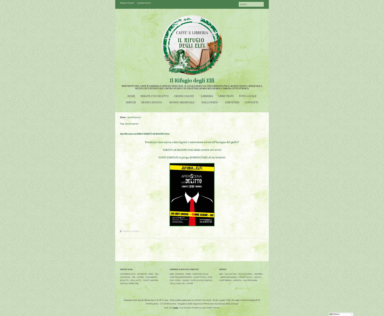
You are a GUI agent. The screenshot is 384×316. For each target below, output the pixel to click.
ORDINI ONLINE (184, 96)
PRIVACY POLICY (127, 3)
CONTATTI (251, 102)
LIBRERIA (207, 96)
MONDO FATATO (151, 102)
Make (175, 308)
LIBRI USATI (226, 96)
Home (123, 117)
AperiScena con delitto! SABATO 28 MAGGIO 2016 (145, 133)
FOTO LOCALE (247, 96)
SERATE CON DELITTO (155, 96)
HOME (131, 96)
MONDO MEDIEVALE (181, 102)
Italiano (336, 314)
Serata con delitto (131, 231)
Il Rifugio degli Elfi (192, 80)
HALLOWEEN (210, 102)
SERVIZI (131, 102)
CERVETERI (232, 102)
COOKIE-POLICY (144, 3)
